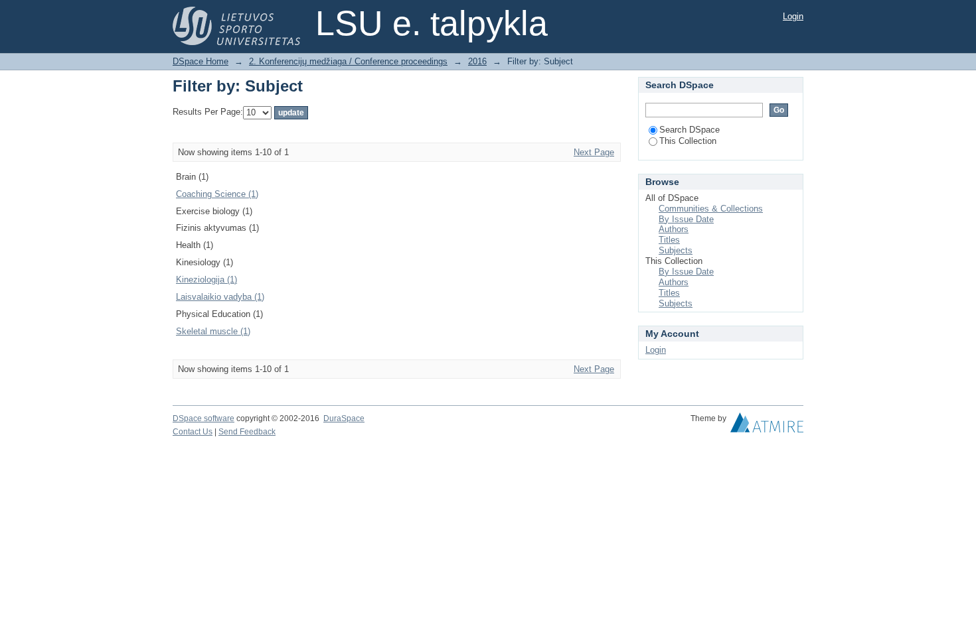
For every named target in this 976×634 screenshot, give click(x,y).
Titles (669, 240)
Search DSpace (689, 130)
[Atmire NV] (766, 425)
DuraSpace (344, 418)
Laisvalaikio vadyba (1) (220, 297)
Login (793, 16)
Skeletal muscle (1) (213, 331)
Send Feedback (247, 431)
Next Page (594, 152)
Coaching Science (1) (217, 194)
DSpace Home (200, 61)
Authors (674, 229)
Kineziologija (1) (206, 280)
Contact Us (192, 431)
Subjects (675, 250)
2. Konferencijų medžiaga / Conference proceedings (348, 61)
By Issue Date (686, 219)
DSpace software (203, 418)
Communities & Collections (711, 209)
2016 (477, 61)
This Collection (687, 141)
